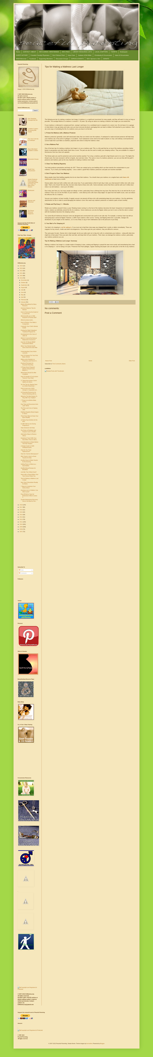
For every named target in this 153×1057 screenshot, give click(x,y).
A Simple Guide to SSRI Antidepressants (27, 446)
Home (18, 52)
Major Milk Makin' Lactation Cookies (33, 149)
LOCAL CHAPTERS (101, 52)
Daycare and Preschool (31, 201)
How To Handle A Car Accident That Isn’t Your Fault (29, 377)
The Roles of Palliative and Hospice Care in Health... (29, 431)
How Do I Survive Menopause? (29, 454)
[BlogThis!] (52, 302)
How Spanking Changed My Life (32, 119)
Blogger (102, 1043)
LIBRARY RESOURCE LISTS (82, 52)
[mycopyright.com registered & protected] (28, 989)
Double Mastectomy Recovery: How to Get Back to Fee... (29, 500)
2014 (21, 514)
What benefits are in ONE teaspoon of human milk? (29, 316)
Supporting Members (46, 59)
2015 (21, 512)
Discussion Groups (62, 59)
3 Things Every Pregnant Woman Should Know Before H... (28, 369)
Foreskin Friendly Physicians (40, 55)
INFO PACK (66, 52)
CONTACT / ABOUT (29, 52)
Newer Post (48, 361)
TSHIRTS (114, 52)
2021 (21, 273)
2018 (21, 505)
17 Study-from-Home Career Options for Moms (29, 381)
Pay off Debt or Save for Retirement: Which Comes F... (29, 495)
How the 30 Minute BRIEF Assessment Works (28, 342)
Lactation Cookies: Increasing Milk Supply (33, 130)
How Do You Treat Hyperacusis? (26, 450)
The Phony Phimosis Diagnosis (31, 212)
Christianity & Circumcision (103, 55)
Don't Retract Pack (58, 55)
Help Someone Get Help (28, 428)
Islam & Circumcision (122, 55)
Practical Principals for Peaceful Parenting (27, 364)
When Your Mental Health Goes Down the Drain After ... (29, 347)
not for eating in (66, 227)
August (23, 287)
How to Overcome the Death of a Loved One (29, 312)
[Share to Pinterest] (58, 302)
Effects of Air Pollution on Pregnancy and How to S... (29, 360)
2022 (21, 270)
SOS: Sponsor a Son (93, 59)
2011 (21, 522)
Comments (23, 573)
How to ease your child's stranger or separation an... (29, 389)
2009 (21, 527)
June (22, 292)
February (23, 299)
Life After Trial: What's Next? (29, 472)
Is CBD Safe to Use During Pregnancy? (28, 424)
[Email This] (50, 302)
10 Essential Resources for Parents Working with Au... (29, 393)
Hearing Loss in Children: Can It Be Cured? (29, 491)
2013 (21, 517)
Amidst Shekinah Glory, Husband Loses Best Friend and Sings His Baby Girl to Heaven (33, 183)
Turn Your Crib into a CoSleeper (33, 139)
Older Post (132, 361)
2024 (21, 266)
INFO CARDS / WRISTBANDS (49, 52)
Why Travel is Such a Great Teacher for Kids (28, 457)
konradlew (89, 1043)
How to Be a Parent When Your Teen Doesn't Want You (29, 475)
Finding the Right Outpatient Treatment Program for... (29, 331)
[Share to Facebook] (56, 302)
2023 (21, 268)
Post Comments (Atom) (58, 364)
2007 (21, 531)
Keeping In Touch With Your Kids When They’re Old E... (29, 438)
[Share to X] (54, 302)
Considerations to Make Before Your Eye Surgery (29, 442)
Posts (22, 570)
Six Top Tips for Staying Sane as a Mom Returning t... (29, 385)
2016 (21, 509)
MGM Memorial (21, 59)
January (23, 302)
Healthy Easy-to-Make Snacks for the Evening (29, 460)
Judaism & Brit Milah (84, 55)
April (22, 297)
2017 (21, 507)
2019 (21, 278)
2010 (21, 524)
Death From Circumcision (31, 170)
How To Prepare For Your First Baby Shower (29, 356)
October (23, 282)
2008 (21, 529)
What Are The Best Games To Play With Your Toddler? (29, 397)
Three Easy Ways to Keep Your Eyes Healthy (29, 416)
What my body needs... (27, 320)
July (22, 290)
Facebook (32, 59)
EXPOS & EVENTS (77, 59)
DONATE (106, 59)
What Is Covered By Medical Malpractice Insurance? (29, 338)
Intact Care (71, 55)
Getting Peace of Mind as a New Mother (28, 464)
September (24, 285)
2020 (21, 275)
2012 (21, 519)
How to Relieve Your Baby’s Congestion (29, 323)
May (22, 295)
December (24, 280)
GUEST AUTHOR (22, 55)
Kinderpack (123, 52)
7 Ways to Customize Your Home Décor (28, 487)
